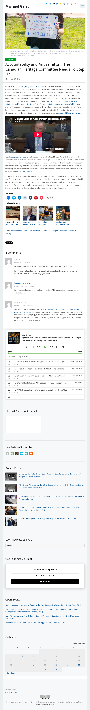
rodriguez (9, 233)
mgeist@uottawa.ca (13, 692)
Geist (17, 6)
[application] (45, 342)
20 (22, 665)
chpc (45, 230)
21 (34, 665)
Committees (11, 60)
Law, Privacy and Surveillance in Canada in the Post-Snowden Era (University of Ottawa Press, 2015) (43, 605)
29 (45, 669)
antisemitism (16, 230)
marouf (72, 230)
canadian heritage (32, 230)
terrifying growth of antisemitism (33, 86)
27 (22, 669)
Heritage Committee (58, 230)
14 (34, 660)
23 (56, 665)
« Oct (7, 673)
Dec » (13, 673)
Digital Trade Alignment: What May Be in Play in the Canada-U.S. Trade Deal (47, 518)
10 (68, 656)
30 (56, 669)
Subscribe (45, 581)
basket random (22, 283)
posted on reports (21, 157)
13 (22, 660)
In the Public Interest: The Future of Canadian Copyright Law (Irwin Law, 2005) (35, 622)
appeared (68, 98)
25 (79, 665)
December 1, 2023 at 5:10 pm (24, 263)
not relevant (27, 172)
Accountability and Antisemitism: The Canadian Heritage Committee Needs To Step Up (44, 69)
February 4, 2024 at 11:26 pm (24, 286)
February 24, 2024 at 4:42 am (24, 305)
